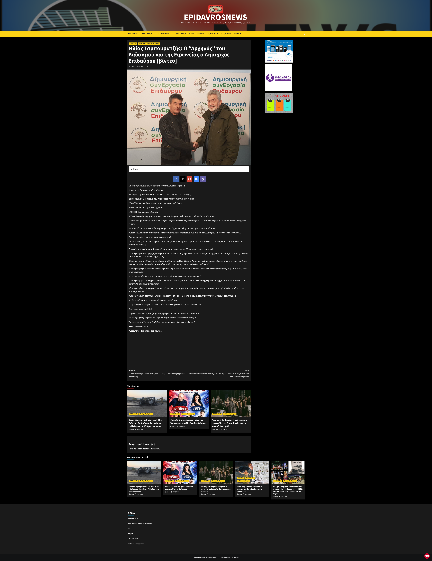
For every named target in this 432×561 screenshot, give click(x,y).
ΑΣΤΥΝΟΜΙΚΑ (163, 33)
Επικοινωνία (133, 539)
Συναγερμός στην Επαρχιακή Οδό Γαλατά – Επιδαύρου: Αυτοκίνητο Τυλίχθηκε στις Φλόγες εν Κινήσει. (145, 423)
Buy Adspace (133, 518)
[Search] (303, 34)
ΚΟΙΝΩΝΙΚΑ (213, 33)
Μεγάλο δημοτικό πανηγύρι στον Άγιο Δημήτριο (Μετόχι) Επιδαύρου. (188, 421)
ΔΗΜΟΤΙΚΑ (133, 44)
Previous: (158, 374)
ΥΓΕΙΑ (191, 33)
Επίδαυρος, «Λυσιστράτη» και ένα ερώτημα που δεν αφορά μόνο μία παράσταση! (249, 489)
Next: (219, 374)
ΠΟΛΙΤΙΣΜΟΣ (146, 33)
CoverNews (223, 557)
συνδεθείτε (155, 449)
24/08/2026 (248, 494)
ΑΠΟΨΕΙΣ (201, 33)
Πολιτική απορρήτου (136, 544)
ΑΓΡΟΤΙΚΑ (238, 33)
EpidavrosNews (215, 17)
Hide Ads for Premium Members (140, 523)
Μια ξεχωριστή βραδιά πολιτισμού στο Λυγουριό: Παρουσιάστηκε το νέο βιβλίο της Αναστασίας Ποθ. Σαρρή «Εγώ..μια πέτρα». (288, 490)
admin (132, 66)
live (129, 529)
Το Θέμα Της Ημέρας (153, 44)
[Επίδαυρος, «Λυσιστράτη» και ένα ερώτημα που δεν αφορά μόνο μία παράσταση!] (252, 472)
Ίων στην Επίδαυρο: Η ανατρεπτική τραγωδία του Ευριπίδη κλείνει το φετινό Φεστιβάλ (229, 423)
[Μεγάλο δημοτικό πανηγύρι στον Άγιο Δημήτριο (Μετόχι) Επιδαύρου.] (189, 403)
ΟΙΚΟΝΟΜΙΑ (226, 33)
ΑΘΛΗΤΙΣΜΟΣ (180, 33)
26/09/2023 (140, 66)
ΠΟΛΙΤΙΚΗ (131, 33)
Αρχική (130, 534)
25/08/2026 (140, 430)
